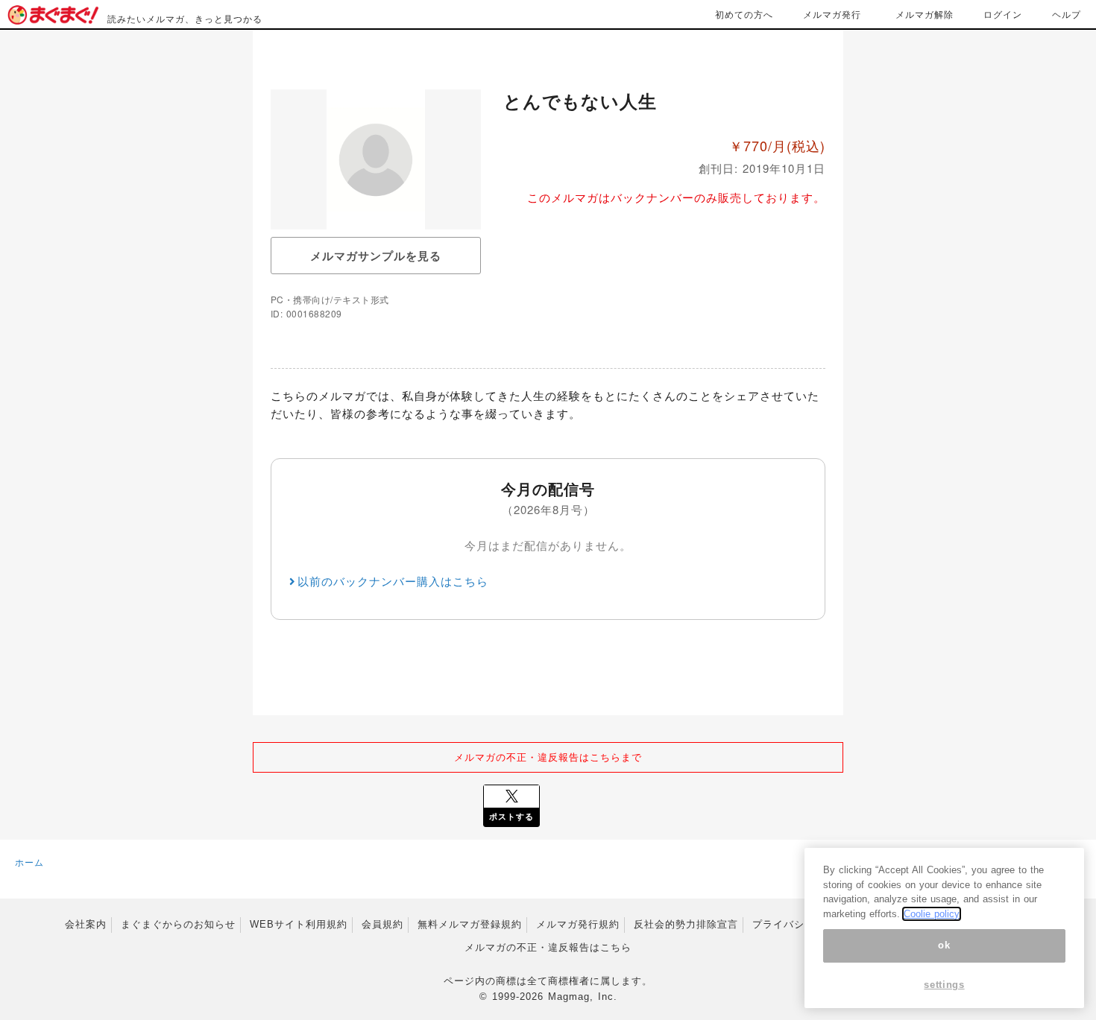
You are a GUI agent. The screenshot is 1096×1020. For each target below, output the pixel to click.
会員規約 (382, 924)
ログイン (1002, 13)
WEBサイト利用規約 (298, 924)
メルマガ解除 (924, 13)
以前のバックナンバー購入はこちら (392, 581)
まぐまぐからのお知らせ (178, 924)
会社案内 (86, 924)
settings (944, 984)
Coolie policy (932, 913)
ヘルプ (1066, 13)
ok (944, 945)
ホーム (29, 861)
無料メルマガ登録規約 (470, 924)
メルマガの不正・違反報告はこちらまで (548, 757)
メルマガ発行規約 (578, 924)
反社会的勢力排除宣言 (686, 924)
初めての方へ (744, 13)
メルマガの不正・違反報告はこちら (548, 947)
